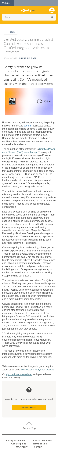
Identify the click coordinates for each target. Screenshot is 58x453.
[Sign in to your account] (52, 9)
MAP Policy (22, 447)
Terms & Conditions (42, 440)
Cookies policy (18, 443)
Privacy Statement (15, 440)
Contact (38, 447)
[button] (28, 17)
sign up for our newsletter (19, 374)
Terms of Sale (40, 443)
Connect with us (29, 407)
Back (12, 32)
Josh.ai (27, 125)
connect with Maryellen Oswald (37, 369)
